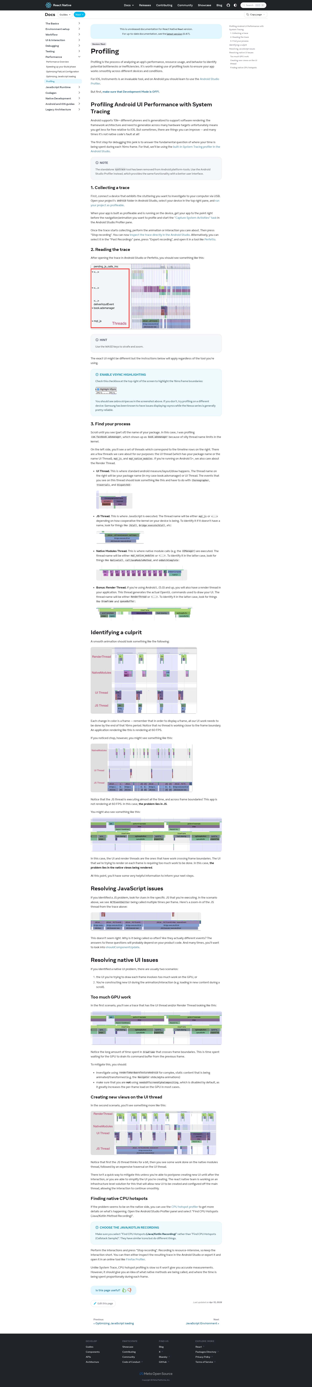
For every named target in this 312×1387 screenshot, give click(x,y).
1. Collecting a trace (239, 33)
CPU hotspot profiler (184, 1207)
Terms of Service (204, 1361)
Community (185, 5)
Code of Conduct (131, 1361)
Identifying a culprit (238, 45)
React (198, 1346)
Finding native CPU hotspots (243, 67)
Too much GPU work (239, 56)
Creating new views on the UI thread (243, 62)
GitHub (163, 1361)
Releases (145, 5)
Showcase (204, 5)
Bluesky (163, 1356)
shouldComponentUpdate (122, 947)
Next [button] (78, 14)
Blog (219, 5)
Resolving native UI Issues (241, 52)
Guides (64, 14)
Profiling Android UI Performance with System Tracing (246, 28)
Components (93, 1351)
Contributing (164, 5)
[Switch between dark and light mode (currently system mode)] (235, 5)
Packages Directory (205, 1351)
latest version (174, 33)
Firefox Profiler (135, 1259)
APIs (88, 1356)
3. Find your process (239, 41)
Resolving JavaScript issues (242, 49)
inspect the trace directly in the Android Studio (160, 235)
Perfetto (209, 239)
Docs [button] (127, 5)
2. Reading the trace (239, 37)
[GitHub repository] (228, 5)
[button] (63, 23)
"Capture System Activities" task (195, 217)
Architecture (92, 1361)
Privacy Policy (202, 1356)
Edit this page (105, 1303)
